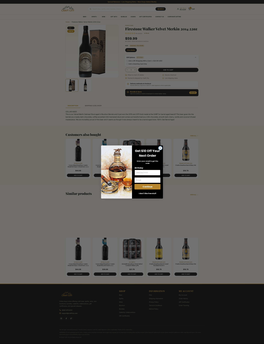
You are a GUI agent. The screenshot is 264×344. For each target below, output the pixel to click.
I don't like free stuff (147, 193)
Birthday (139, 168)
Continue (147, 186)
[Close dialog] (160, 148)
